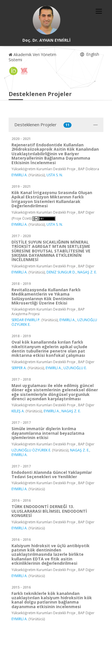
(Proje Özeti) (21, 218)
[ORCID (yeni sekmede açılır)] (13, 71)
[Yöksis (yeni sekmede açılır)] (24, 71)
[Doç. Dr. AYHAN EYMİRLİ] (46, 20)
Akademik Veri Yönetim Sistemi (32, 57)
